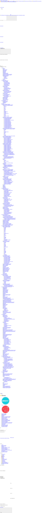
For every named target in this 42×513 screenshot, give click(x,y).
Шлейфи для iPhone (6, 191)
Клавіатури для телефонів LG (7, 183)
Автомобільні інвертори (7, 347)
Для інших (5, 254)
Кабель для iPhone (6, 84)
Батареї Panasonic (6, 361)
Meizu (5, 110)
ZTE (4, 238)
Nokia (4, 160)
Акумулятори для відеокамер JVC (8, 364)
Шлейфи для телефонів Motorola (7, 150)
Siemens (5, 162)
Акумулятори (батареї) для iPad (7, 200)
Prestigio (5, 112)
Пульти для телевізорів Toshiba (7, 342)
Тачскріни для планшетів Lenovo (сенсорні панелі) (10, 219)
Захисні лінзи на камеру (7, 82)
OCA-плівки (5, 381)
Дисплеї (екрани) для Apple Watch (8, 204)
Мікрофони (5, 326)
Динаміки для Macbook (6, 211)
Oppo (4, 116)
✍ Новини (3, 458)
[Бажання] (21, 57)
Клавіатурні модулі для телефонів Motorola (9, 154)
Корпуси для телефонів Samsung (7, 137)
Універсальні (5, 239)
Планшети (3, 103)
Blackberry (5, 106)
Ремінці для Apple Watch (7, 92)
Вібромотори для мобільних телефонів (8, 170)
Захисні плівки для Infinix (7, 260)
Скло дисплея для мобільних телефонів (8, 172)
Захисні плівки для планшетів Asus (8, 285)
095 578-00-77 (1, 42)
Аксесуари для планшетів (4, 274)
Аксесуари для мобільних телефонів (6, 225)
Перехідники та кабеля (6, 320)
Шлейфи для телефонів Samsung (7, 144)
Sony (4, 248)
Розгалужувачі (5, 78)
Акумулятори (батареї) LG (7, 119)
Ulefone (5, 237)
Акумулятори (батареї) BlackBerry (8, 125)
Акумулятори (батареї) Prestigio (7, 122)
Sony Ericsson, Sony (6, 233)
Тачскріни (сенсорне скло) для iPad (8, 199)
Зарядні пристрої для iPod (7, 94)
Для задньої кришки (6, 377)
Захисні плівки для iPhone (7, 83)
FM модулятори (6, 319)
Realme (5, 229)
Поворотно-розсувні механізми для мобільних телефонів (10, 173)
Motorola (5, 111)
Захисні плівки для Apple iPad (7, 88)
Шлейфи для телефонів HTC (7, 149)
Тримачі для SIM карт (6, 171)
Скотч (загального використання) (8, 378)
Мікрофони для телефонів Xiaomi (8, 166)
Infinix (5, 230)
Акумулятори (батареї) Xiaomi (7, 123)
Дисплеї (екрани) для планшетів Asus (8, 216)
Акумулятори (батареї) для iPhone (8, 192)
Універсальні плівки (6, 263)
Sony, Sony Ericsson (6, 113)
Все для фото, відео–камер (4, 451)
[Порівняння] (5, 51)
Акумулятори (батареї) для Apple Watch (8, 205)
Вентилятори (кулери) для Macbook (8, 212)
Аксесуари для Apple (4, 445)
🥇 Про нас (3, 455)
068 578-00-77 (1, 36)
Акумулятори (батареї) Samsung (7, 118)
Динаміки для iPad (6, 201)
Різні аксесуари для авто (7, 349)
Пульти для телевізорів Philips (7, 339)
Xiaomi (5, 115)
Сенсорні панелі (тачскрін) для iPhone (8, 190)
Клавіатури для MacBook (7, 210)
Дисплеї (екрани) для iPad (7, 198)
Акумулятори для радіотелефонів (8, 318)
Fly (4, 236)
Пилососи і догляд (6, 348)
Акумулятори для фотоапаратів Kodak (8, 359)
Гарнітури (5, 324)
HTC (4, 108)
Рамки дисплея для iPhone (7, 194)
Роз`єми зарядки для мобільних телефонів (9, 156)
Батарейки (5, 317)
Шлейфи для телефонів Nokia (7, 145)
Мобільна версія (12, 437)
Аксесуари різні (3, 314)
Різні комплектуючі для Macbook (7, 213)
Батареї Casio (5, 358)
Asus (4, 235)
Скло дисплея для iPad (6, 202)
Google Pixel (5, 240)
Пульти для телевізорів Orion (7, 341)
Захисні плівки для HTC (7, 262)
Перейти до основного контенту (4, 0)
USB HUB (5, 76)
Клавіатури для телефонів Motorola (8, 182)
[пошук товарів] (11, 18)
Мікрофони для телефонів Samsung (8, 165)
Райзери (5, 309)
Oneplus (5, 245)
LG (4, 130)
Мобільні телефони (4, 100)
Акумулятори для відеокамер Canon (8, 363)
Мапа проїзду (1, 507)
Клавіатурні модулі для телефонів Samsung (9, 153)
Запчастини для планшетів (5, 214)
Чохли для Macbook (6, 96)
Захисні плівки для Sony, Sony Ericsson (8, 261)
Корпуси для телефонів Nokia (7, 138)
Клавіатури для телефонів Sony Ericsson (8, 181)
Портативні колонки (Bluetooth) (7, 325)
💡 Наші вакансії (3, 461)
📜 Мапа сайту (3, 460)
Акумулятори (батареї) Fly (7, 120)
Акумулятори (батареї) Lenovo (7, 121)
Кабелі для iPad (6, 89)
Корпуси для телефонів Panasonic (8, 142)
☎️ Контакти (3, 456)
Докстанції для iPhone (6, 85)
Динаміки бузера (6, 177)
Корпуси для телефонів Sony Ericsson (8, 139)
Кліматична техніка (6, 321)
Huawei (5, 107)
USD (3, 7)
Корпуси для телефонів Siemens (7, 140)
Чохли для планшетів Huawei (7, 278)
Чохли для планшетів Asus (7, 277)
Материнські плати (6, 310)
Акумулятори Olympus (6, 360)
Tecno (4, 243)
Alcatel (5, 135)
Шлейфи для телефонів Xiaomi (7, 147)
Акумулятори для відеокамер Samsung (8, 365)
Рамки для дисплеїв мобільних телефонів (8, 175)
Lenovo (5, 109)
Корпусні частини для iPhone (7, 193)
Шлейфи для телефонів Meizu (7, 148)
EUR (2, 7)
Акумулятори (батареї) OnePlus (7, 126)
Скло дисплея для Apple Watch (7, 206)
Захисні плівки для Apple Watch (7, 91)
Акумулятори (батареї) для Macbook (8, 209)
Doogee (5, 252)
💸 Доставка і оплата (4, 459)
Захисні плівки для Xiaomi (7, 257)
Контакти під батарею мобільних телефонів (9, 157)
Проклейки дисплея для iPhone (7, 196)
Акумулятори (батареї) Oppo (7, 127)
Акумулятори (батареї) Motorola (7, 124)
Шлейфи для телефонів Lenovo (7, 146)
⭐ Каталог (3, 454)
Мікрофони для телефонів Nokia (7, 164)
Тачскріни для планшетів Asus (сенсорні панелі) (9, 218)
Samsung (5, 129)
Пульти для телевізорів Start (7, 343)
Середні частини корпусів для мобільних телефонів (10, 174)
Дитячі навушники (6, 323)
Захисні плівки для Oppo (7, 258)
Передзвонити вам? (2, 48)
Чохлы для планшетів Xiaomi (7, 279)
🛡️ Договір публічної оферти (5, 463)
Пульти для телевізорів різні (7, 344)
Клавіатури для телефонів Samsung (8, 180)
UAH (0, 7)
